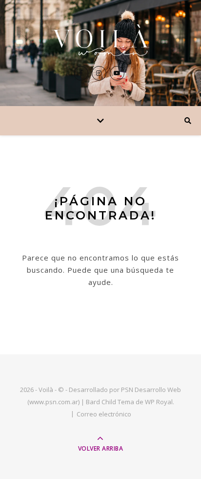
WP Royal (159, 401)
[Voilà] (100, 40)
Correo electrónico (104, 414)
